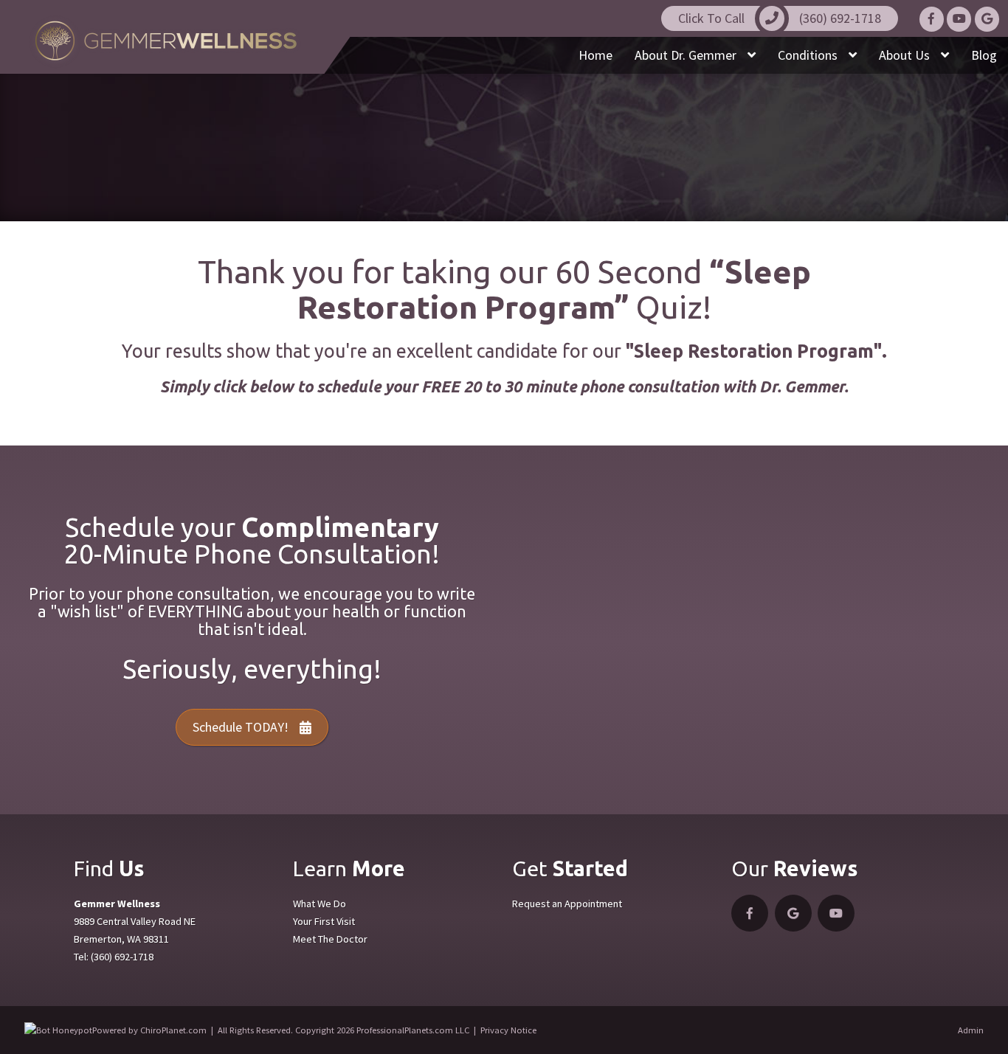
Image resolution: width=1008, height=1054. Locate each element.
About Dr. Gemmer (687, 54)
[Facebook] (931, 19)
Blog (984, 54)
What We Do (319, 903)
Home (595, 54)
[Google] (987, 19)
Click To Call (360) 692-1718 (780, 18)
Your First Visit (324, 921)
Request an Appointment (567, 903)
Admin (971, 1030)
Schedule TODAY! (241, 726)
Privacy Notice (508, 1030)
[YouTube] (959, 19)
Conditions (809, 54)
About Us (906, 54)
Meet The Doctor (330, 939)
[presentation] (58, 1030)
